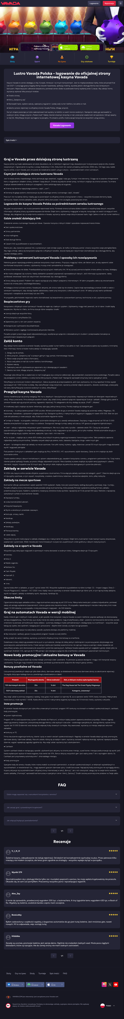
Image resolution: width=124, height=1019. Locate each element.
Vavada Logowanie (62, 125)
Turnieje (42, 973)
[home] (10, 3)
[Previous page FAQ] (54, 831)
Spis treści (54, 973)
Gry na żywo (20, 973)
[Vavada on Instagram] (104, 984)
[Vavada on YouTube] (115, 984)
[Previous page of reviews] (54, 955)
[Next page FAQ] (70, 831)
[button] (121, 29)
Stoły (32, 973)
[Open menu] (120, 3)
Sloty (8, 973)
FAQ (65, 973)
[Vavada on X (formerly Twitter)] (110, 984)
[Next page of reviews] (70, 955)
